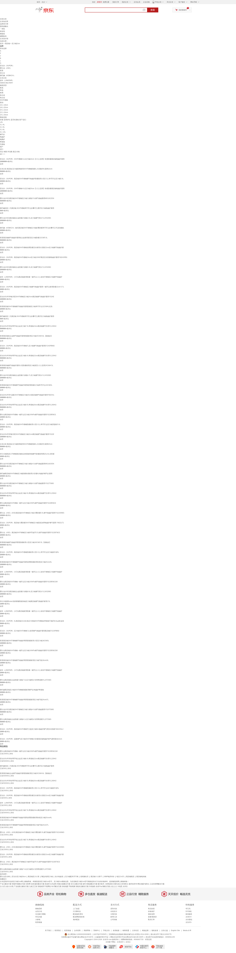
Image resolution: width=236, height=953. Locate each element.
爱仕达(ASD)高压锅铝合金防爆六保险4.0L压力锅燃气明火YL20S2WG (25, 218)
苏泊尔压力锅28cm (19, 877)
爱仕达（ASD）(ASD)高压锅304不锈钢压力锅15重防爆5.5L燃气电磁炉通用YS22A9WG (32, 513)
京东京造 (3, 78)
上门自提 (76, 909)
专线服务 (92, 886)
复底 (1, 88)
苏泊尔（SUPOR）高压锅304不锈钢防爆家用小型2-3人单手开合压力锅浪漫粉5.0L (30, 424)
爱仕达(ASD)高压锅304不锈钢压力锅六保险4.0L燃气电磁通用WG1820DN (27, 464)
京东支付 (120, 942)
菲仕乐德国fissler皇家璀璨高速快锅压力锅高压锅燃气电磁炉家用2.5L (25, 601)
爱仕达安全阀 (5, 877)
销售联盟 (126, 930)
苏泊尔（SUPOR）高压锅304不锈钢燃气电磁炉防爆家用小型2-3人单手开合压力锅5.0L (32, 179)
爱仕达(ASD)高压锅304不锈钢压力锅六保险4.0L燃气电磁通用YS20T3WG (27, 709)
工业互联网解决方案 (157, 884)
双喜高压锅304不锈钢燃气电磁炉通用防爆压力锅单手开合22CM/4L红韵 (26, 306)
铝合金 (2, 98)
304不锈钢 (4, 100)
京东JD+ (189, 922)
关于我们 (48, 930)
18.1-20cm (4, 107)
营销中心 (96, 930)
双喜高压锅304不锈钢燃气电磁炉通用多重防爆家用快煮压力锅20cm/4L (26, 562)
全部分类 (3, 19)
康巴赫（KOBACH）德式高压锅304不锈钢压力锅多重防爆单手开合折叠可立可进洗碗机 (32, 228)
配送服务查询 (78, 914)
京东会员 (137, 2)
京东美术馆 (4, 39)
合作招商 (77, 930)
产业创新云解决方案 (21, 886)
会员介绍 (38, 911)
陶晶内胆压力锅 (47, 877)
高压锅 (7, 44)
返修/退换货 (152, 917)
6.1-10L (3, 132)
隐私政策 (155, 930)
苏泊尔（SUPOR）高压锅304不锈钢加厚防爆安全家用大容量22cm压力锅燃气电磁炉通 (32, 247)
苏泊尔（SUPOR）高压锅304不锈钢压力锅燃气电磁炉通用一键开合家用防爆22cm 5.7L (32, 287)
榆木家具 (101, 884)
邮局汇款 (113, 917)
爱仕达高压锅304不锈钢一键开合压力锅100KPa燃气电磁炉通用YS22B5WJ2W (28, 650)
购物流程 (38, 909)
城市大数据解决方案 (89, 884)
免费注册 (106, 2)
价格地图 (65, 886)
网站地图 (140, 884)
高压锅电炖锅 (141, 877)
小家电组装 (109, 884)
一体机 (2, 29)
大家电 (37, 920)
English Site (175, 930)
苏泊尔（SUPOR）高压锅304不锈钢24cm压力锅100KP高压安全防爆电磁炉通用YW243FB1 (33, 257)
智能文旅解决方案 (63, 884)
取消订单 (151, 920)
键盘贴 (2, 34)
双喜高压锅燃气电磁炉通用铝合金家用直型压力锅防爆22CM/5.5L (24, 238)
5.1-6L (2, 130)
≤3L (1, 122)
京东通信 (189, 920)
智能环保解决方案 (18, 884)
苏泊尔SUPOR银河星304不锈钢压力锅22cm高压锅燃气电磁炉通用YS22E (27, 434)
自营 (1, 164)
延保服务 (189, 914)
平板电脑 (72, 886)
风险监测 (145, 930)
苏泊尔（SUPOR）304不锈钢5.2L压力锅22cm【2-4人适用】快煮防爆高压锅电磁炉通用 (32, 159)
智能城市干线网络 (44, 886)
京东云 (128, 942)
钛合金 (2, 95)
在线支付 (113, 911)
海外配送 (76, 920)
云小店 (2, 886)
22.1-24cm (4, 112)
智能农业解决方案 (82, 886)
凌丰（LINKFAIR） (7, 80)
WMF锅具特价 (109, 877)
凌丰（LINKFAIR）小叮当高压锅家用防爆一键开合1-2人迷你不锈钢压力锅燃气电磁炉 (31, 277)
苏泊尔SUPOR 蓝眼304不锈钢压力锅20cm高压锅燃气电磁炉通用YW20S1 (27, 395)
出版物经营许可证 (101, 937)
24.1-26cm (4, 115)
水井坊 (125, 886)
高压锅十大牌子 (96, 877)
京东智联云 (124, 884)
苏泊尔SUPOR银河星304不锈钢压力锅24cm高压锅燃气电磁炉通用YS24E (27, 297)
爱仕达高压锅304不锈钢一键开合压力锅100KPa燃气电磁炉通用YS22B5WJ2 (28, 503)
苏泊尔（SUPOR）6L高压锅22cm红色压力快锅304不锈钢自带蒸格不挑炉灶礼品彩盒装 (32, 621)
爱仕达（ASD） (6, 68)
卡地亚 (119, 886)
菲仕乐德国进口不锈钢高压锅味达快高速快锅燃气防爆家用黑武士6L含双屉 (27, 454)
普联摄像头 (4, 26)
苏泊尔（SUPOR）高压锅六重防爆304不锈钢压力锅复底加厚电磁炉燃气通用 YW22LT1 (32, 523)
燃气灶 (2, 134)
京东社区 (135, 930)
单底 (1, 90)
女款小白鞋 (9, 886)
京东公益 (164, 930)
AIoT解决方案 (56, 886)
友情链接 (116, 930)
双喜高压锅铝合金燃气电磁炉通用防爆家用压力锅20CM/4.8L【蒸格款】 (26, 336)
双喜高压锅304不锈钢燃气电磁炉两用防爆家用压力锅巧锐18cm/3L (24, 660)
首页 (1, 44)
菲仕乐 (2, 73)
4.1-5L (2, 127)
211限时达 (77, 911)
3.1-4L (2, 125)
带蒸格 (2, 142)
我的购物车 (183, 10)
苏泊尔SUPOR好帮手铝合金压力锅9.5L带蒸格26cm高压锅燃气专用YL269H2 (28, 405)
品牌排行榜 (4, 24)
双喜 (1, 71)
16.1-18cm (4, 105)
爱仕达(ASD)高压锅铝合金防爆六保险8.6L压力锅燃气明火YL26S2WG (25, 591)
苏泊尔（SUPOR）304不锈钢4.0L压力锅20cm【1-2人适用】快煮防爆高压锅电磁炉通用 (32, 188)
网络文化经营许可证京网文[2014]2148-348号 (127, 937)
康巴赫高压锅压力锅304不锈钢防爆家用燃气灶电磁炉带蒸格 (22, 690)
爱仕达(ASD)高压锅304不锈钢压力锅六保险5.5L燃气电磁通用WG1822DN (27, 198)
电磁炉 (2, 137)
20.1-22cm (4, 110)
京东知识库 (4, 21)
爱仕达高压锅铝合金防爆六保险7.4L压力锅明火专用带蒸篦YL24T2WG (25, 680)
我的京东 (125, 2)
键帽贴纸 (3, 36)
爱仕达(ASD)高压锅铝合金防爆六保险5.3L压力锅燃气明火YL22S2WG (25, 267)
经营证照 (148, 939)
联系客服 (38, 922)
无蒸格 (2, 144)
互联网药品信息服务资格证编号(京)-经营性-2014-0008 (129, 934)
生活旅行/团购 (40, 914)
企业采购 (146, 2)
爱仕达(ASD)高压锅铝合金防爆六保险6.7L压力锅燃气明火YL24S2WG (25, 375)
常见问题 (38, 917)
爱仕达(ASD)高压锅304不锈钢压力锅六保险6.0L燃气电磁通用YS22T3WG (27, 483)
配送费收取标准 (78, 917)
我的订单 (115, 2)
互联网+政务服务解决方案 (34, 884)
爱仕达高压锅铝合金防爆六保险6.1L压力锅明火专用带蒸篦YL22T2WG (25, 719)
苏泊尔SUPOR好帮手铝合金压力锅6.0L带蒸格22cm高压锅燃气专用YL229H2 (28, 356)
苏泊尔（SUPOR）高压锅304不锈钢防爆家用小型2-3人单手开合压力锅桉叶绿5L (29, 552)
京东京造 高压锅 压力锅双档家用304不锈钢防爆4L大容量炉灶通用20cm (26, 444)
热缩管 (47, 884)
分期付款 (113, 914)
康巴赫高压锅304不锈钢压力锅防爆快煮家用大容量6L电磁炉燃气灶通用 (26, 474)
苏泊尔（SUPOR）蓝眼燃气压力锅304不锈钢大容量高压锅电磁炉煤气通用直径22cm (31, 739)
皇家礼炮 (116, 884)
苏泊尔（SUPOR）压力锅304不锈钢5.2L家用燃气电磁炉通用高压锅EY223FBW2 (29, 631)
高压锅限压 (130, 877)
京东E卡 (189, 917)
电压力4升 (120, 877)
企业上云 (113, 886)
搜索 (153, 10)
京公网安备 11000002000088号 (79, 934)
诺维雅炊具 (84, 877)
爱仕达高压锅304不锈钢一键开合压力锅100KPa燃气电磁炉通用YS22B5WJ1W (28, 582)
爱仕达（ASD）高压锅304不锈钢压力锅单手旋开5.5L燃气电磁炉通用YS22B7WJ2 (30, 532)
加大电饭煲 (59, 877)
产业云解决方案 (5, 884)
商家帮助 (87, 930)
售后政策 (151, 909)
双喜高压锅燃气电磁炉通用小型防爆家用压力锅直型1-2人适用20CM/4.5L (26, 365)
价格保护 (151, 911)
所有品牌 (3, 48)
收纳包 (2, 31)
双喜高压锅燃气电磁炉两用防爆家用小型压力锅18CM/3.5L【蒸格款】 (25, 542)
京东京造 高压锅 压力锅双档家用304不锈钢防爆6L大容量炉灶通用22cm (26, 169)
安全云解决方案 (76, 884)
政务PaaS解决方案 (103, 886)
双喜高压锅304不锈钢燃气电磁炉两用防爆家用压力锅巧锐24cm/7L (24, 700)
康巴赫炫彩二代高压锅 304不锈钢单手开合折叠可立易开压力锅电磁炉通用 (27, 208)
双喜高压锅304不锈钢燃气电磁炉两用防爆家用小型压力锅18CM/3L (24, 641)
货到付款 (113, 909)
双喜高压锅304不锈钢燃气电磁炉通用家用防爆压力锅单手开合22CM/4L (26, 385)
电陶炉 (2, 139)
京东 (53, 11)
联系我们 (58, 930)
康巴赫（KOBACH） (7, 75)
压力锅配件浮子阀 (71, 877)
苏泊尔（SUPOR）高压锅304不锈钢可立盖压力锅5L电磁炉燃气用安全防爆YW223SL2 (31, 729)
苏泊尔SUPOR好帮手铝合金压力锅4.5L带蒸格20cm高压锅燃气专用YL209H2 (28, 493)
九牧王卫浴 (33, 886)
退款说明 (151, 914)
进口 (1, 149)
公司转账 (113, 920)
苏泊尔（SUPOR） (7, 66)
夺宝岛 (188, 909)
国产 (1, 147)
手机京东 (158, 2)
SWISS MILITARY (6, 83)
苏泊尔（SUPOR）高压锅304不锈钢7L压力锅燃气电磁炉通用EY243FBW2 (27, 346)
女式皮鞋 (53, 884)
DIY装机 (189, 911)
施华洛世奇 (133, 884)
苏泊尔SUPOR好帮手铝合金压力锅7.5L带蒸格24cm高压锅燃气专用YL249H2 (28, 326)
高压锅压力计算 (33, 877)
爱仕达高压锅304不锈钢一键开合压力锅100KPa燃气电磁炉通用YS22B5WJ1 (28, 415)
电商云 (146, 884)
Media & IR (187, 930)
